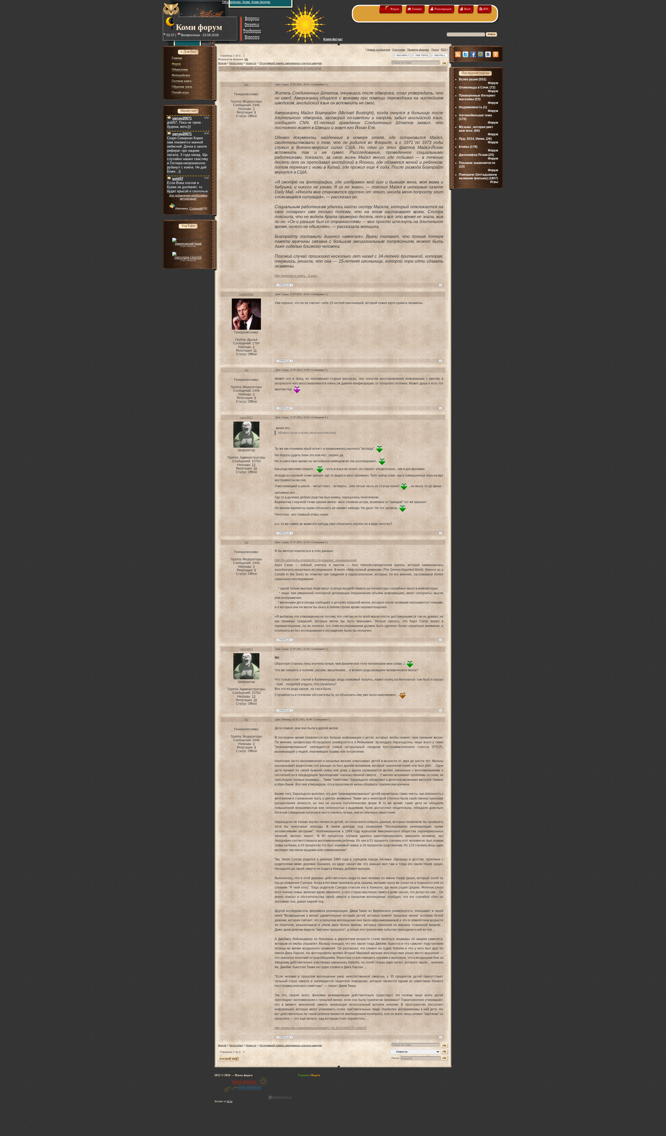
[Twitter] (465, 54)
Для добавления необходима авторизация (188, 197)
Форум (222, 63)
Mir (246, 59)
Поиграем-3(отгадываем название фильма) (478, 176)
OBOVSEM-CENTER (188, 257)
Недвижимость (470, 107)
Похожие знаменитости (477, 163)
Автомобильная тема (475, 115)
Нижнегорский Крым (188, 243)
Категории (236, 63)
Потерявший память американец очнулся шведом (290, 63)
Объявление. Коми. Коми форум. (246, 2)
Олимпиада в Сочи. (474, 87)
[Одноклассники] (495, 54)
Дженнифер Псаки (473, 155)
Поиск (435, 49)
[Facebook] (473, 54)
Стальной (195, 208)
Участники (398, 49)
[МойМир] (480, 54)
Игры (494, 182)
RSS (443, 49)
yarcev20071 (246, 417)
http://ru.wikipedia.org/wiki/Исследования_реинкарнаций (316, 560)
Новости (251, 63)
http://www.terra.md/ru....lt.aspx (296, 276)
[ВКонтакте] (488, 54)
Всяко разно (468, 79)
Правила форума (418, 49)
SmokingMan (246, 294)
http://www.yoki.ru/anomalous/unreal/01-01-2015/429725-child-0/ (320, 1028)
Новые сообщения (378, 49)
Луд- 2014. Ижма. (472, 139)
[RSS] (458, 54)
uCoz (229, 1101)
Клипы (464, 147)
